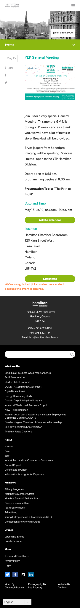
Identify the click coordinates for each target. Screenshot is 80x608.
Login (8, 565)
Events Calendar (14, 541)
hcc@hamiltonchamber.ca (43, 337)
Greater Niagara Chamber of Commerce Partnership (33, 422)
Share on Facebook (8, 75)
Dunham (62, 587)
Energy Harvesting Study (18, 396)
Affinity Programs (14, 489)
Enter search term (40, 354)
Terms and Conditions (16, 556)
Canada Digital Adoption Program (23, 400)
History (9, 446)
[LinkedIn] (31, 574)
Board (8, 451)
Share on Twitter (8, 82)
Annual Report (13, 465)
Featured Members (15, 507)
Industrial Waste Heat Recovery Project (26, 405)
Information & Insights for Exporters (24, 474)
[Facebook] (15, 574)
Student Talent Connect (17, 382)
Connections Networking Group (22, 522)
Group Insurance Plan (17, 503)
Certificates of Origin (16, 470)
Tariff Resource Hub (15, 377)
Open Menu (73, 5)
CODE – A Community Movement (23, 387)
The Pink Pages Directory (18, 431)
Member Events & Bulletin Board (22, 498)
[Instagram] (23, 574)
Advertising (11, 512)
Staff (7, 456)
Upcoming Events (14, 536)
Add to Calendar (50, 220)
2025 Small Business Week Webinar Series (28, 373)
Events (9, 44)
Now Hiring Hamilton (16, 410)
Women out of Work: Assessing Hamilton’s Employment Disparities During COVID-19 (35, 416)
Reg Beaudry (35, 587)
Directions (50, 278)
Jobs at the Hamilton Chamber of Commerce (29, 460)
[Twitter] (7, 574)
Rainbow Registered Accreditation (23, 427)
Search (72, 354)
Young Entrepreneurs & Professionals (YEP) (28, 517)
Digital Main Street (15, 391)
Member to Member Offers (19, 494)
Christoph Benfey (14, 587)
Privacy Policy (12, 561)
